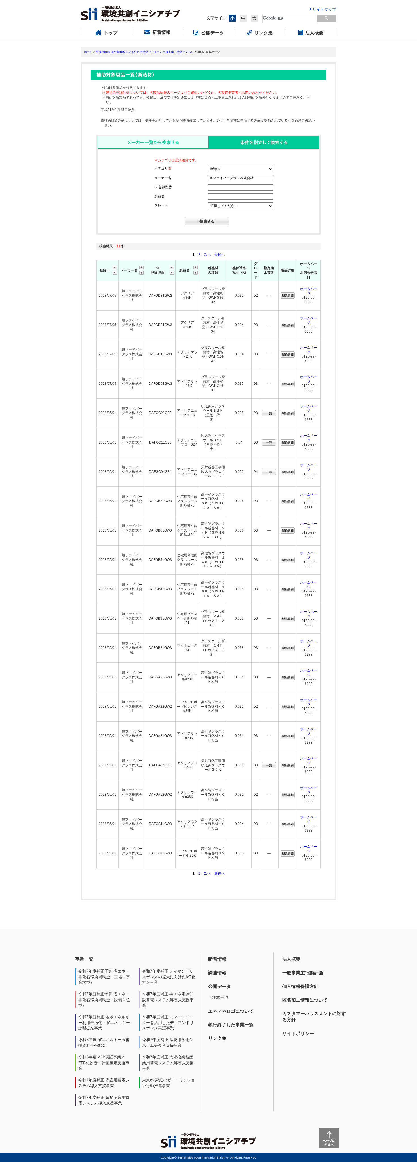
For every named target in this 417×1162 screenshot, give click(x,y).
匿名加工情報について (305, 1000)
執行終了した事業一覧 (231, 1024)
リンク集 (217, 1038)
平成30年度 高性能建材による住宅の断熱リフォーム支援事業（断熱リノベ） (145, 51)
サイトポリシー (298, 1033)
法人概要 (291, 959)
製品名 (159, 196)
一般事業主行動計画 (302, 972)
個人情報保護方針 (300, 986)
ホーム (88, 51)
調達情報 (217, 972)
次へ (207, 255)
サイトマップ (324, 9)
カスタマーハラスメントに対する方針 (314, 1017)
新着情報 (217, 959)
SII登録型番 (163, 187)
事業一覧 (84, 959)
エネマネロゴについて (231, 1011)
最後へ (219, 255)
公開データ (219, 986)
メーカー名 (162, 178)
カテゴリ (162, 168)
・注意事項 (218, 997)
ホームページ (308, 291)
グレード (161, 205)
